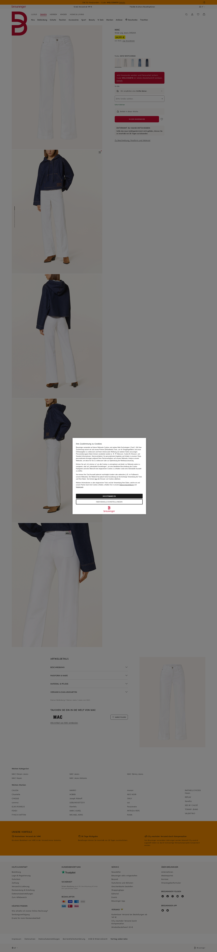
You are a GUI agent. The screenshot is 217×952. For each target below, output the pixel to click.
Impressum (79, 487)
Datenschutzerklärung (126, 485)
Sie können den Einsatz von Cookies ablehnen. (104, 479)
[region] (109, 476)
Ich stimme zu (109, 496)
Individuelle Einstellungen (109, 502)
